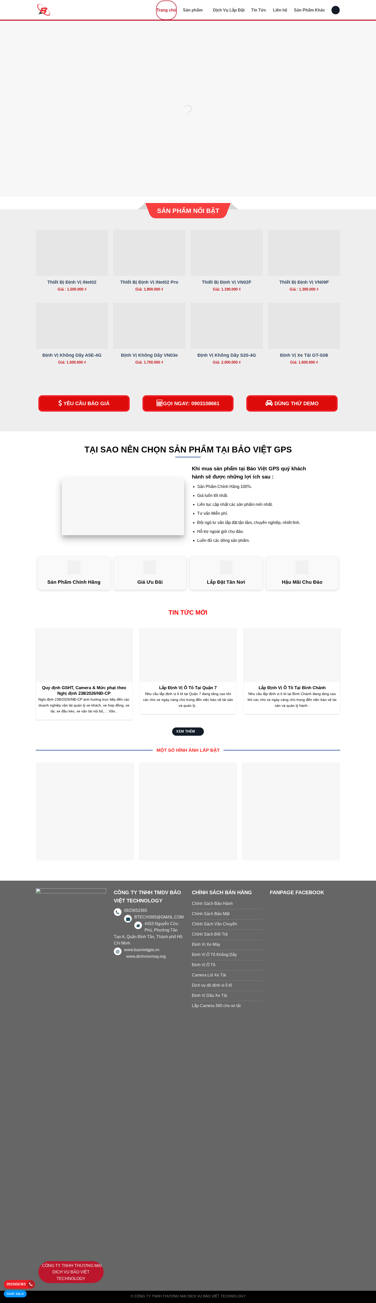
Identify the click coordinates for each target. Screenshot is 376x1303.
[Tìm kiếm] (335, 10)
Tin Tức (258, 10)
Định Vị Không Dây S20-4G (226, 355)
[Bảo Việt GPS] (61, 10)
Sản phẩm (193, 10)
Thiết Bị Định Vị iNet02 (71, 282)
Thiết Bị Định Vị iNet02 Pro (149, 282)
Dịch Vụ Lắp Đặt (229, 10)
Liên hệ (280, 10)
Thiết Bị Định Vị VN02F (226, 282)
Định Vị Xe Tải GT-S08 (304, 355)
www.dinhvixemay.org (146, 956)
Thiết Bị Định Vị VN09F (304, 282)
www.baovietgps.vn (141, 950)
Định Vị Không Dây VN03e (149, 355)
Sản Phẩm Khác (309, 10)
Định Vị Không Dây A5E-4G (72, 355)
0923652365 (16, 1284)
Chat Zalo (15, 1293)
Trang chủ (166, 10)
